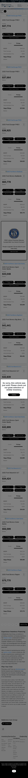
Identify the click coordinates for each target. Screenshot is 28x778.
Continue (14, 394)
